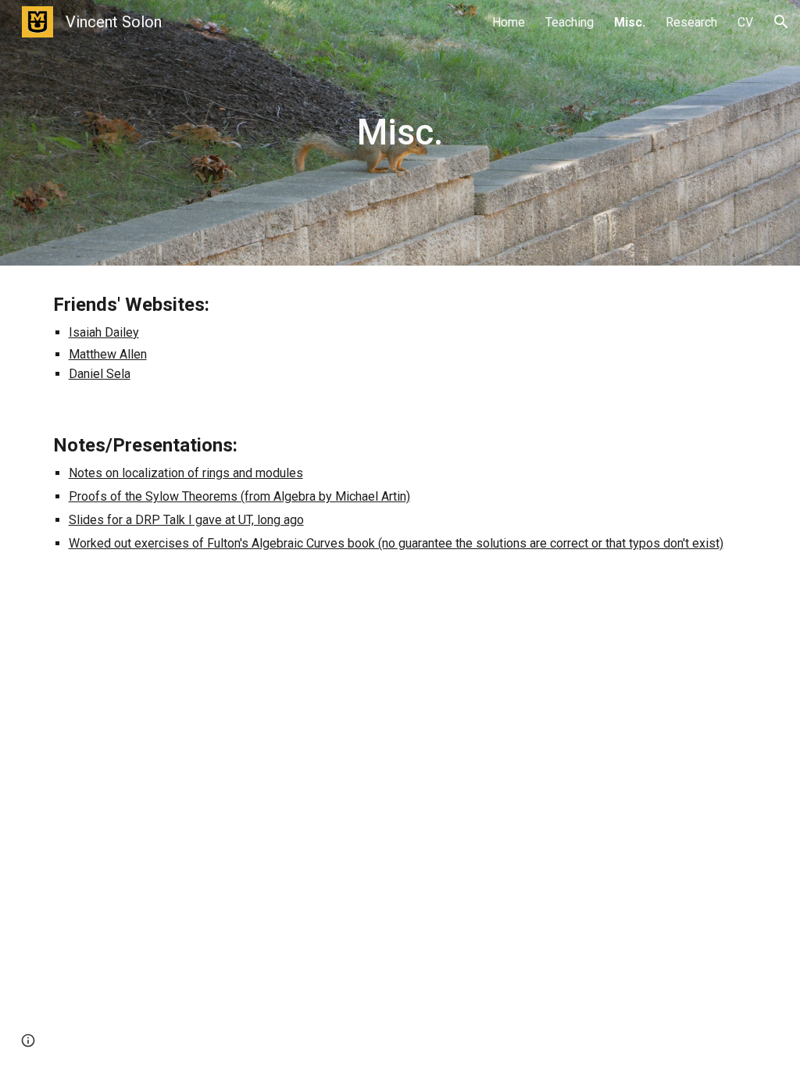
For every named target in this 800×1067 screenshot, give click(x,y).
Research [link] (691, 22)
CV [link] (745, 22)
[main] (399, 133)
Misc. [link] (629, 22)
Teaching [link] (569, 22)
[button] (781, 22)
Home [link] (508, 22)
